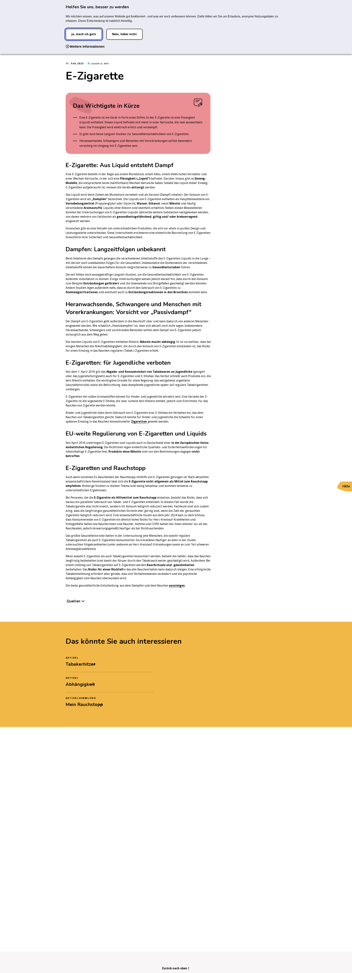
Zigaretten (139, 421)
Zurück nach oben (174, 968)
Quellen (73, 601)
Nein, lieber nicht (124, 34)
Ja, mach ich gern (83, 34)
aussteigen (177, 585)
